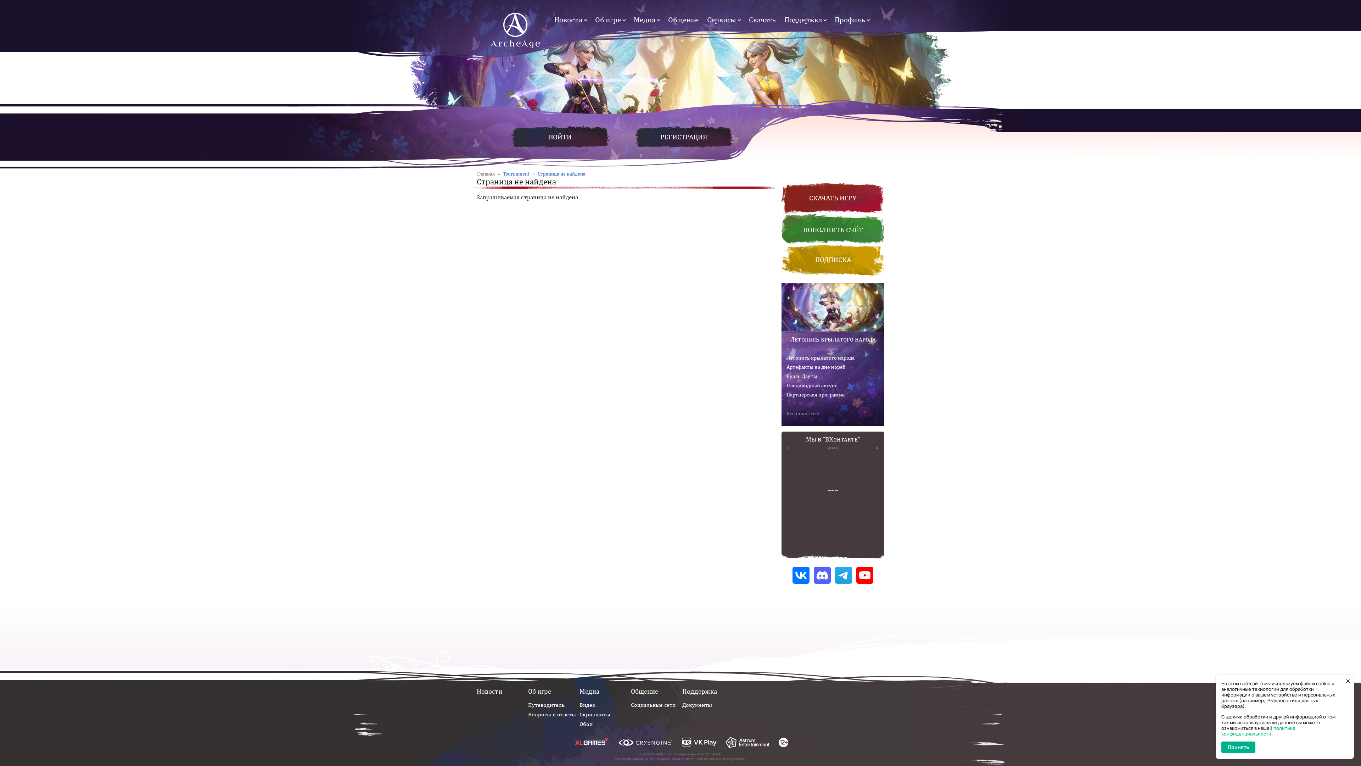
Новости (568, 19)
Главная (486, 174)
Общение (683, 19)
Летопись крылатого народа (833, 339)
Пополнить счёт (833, 230)
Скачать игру (833, 198)
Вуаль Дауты (801, 376)
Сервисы (721, 19)
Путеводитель (546, 704)
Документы (697, 704)
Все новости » (802, 413)
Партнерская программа (815, 395)
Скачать (762, 19)
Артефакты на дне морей (816, 367)
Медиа (644, 19)
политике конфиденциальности (1258, 731)
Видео (587, 704)
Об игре (608, 19)
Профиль (850, 19)
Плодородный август (811, 385)
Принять (1238, 747)
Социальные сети (653, 704)
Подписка (833, 259)
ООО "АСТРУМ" (709, 754)
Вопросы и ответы (552, 714)
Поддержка (803, 19)
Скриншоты (594, 714)
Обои (586, 724)
